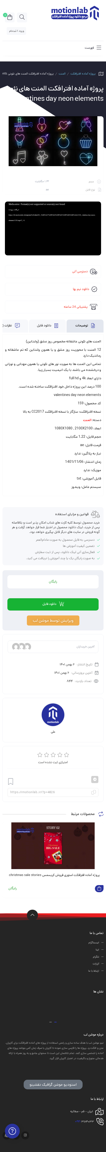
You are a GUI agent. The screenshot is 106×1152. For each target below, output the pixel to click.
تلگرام (96, 957)
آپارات (96, 964)
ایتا (97, 950)
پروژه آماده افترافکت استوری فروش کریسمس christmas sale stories (54, 875)
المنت (62, 74)
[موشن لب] (74, 12)
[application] (53, 228)
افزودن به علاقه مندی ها (11, 781)
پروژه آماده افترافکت (83, 74)
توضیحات (82, 325)
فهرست (90, 47)
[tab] (85, 326)
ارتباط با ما (93, 971)
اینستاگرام (93, 943)
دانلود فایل (44, 325)
